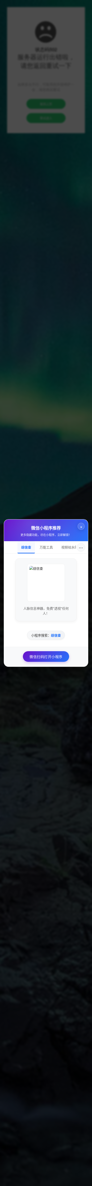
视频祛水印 (69, 547)
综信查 (26, 547)
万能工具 (46, 547)
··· (81, 547)
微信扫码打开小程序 (46, 656)
